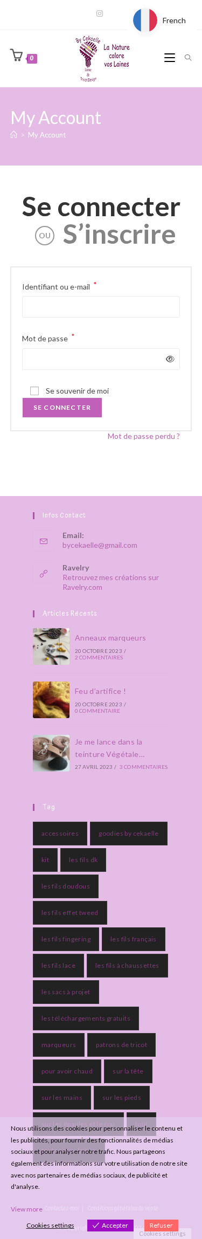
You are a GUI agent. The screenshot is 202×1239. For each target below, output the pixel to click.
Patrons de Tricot (121, 1045)
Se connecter (101, 206)
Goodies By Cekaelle (129, 833)
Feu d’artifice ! (100, 691)
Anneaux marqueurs (111, 637)
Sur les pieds (121, 1097)
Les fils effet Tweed (70, 912)
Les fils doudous (65, 886)
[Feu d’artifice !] (51, 700)
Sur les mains (61, 1097)
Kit (45, 860)
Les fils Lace (58, 965)
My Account (47, 134)
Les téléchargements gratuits (85, 1018)
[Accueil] (13, 134)
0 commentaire (98, 710)
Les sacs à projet (65, 992)
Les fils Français (133, 939)
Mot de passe (48, 337)
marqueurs (58, 1045)
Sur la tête (128, 1071)
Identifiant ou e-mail (59, 285)
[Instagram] (101, 13)
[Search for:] (184, 58)
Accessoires (60, 833)
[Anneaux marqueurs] (51, 646)
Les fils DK (83, 860)
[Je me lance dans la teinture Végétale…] (51, 753)
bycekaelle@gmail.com (99, 544)
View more (27, 1209)
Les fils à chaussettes (127, 965)
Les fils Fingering (65, 939)
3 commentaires (144, 766)
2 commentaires (99, 657)
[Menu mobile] (170, 58)
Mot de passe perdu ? (144, 435)
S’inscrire (119, 233)
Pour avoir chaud (67, 1071)
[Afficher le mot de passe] (168, 359)
